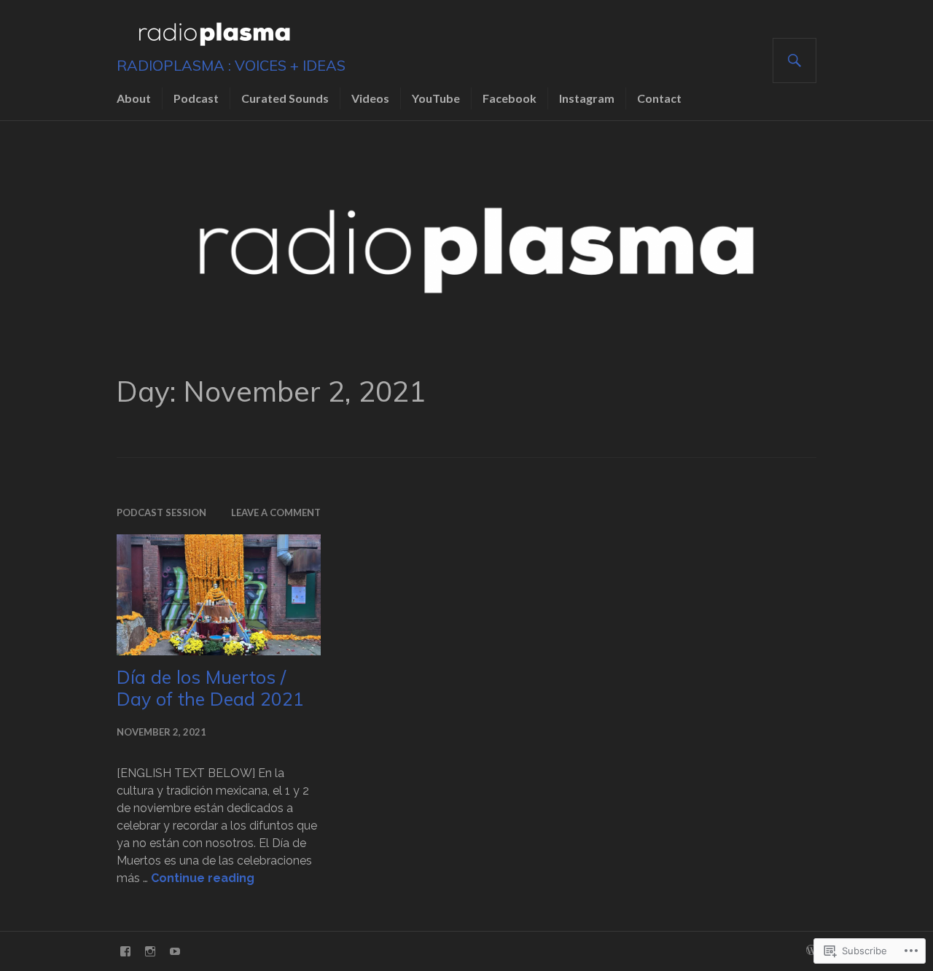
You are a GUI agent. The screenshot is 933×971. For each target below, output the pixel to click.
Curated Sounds (285, 98)
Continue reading (202, 878)
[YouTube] (175, 951)
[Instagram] (150, 951)
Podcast (196, 98)
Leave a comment (276, 512)
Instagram (586, 98)
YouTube (436, 98)
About (134, 98)
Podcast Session (161, 512)
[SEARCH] (794, 60)
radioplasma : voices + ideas (231, 65)
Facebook (509, 98)
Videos (370, 98)
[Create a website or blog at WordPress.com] (811, 950)
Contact (659, 98)
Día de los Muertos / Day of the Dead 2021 (210, 688)
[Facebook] (125, 951)
